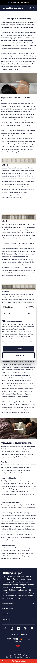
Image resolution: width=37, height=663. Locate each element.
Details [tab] (18, 314)
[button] (3, 661)
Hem (5, 14)
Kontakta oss (6, 619)
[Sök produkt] (30, 8)
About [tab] (30, 314)
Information (6, 614)
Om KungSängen (7, 603)
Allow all (18, 349)
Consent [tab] (7, 314)
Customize (17, 355)
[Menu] (3, 8)
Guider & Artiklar (7, 609)
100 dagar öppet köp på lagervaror (19, 2)
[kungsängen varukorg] (33, 8)
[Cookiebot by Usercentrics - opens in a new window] (26, 307)
